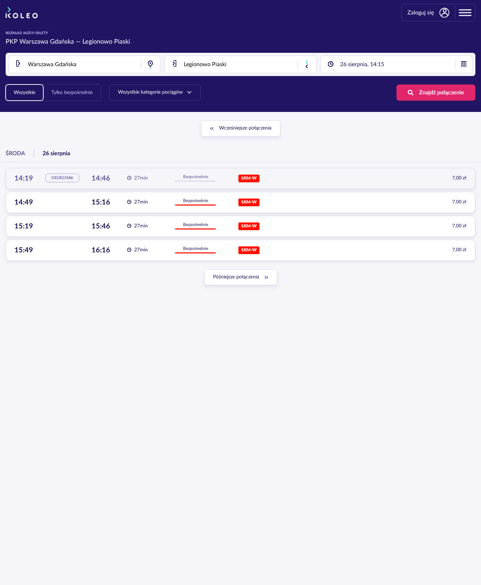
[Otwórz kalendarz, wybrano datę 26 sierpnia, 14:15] (463, 64)
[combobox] (84, 64)
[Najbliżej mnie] (150, 64)
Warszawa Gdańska (46, 42)
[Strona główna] (22, 12)
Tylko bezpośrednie (72, 92)
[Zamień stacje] (306, 64)
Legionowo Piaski (106, 42)
